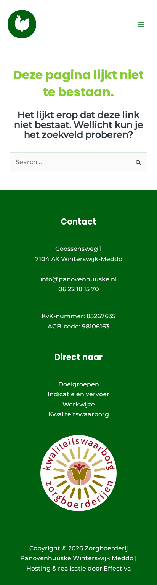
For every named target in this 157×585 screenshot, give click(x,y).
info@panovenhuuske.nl (78, 279)
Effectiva (117, 568)
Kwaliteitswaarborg (78, 414)
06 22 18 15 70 (78, 289)
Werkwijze (78, 404)
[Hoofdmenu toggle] (141, 24)
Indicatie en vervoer (78, 394)
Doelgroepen (78, 384)
